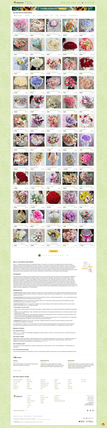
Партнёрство (57, 399)
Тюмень (69, 381)
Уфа (69, 385)
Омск (42, 388)
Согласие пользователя (38, 416)
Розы (28, 406)
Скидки (42, 402)
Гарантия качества (31, 400)
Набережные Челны (45, 383)
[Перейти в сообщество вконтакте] (87, 410)
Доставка (42, 399)
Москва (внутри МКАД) (18, 379)
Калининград (29, 388)
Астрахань (15, 383)
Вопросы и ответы (44, 397)
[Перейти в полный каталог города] (18, 2)
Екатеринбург (30, 381)
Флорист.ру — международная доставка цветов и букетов (31, 421)
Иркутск (28, 385)
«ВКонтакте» (45, 341)
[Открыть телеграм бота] (90, 410)
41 (67, 255)
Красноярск (43, 381)
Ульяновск (70, 383)
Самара (55, 385)
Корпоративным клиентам (59, 400)
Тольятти (70, 379)
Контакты (29, 399)
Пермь (55, 381)
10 (60, 255)
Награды (29, 402)
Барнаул (15, 385)
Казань (28, 386)
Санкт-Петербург (16, 381)
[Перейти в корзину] (91, 3)
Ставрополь (56, 388)
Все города (83, 379)
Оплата (42, 400)
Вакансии (56, 397)
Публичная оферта (28, 416)
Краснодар (43, 379)
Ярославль (70, 388)
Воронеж (29, 379)
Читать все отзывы (17, 370)
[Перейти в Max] (93, 410)
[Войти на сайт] (93, 3)
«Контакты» (18, 332)
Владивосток (16, 386)
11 (62, 255)
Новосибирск (43, 386)
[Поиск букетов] (86, 3)
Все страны (83, 381)
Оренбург (56, 379)
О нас (28, 397)
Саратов (56, 386)
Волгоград (15, 388)
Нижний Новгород (44, 385)
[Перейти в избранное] (88, 3)
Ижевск (28, 383)
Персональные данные (18, 416)
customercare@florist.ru (89, 404)
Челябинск (70, 386)
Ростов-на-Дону (57, 383)
